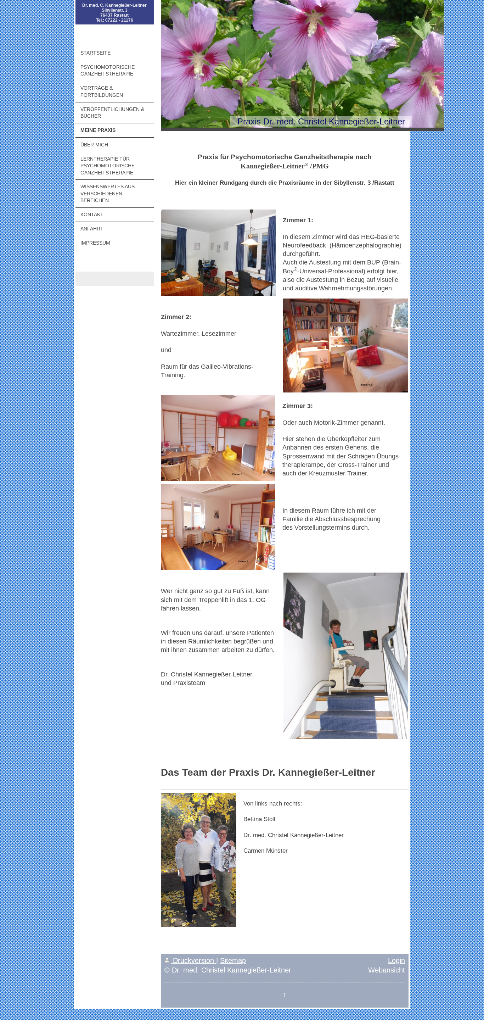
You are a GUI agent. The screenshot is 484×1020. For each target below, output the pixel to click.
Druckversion (193, 960)
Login (396, 960)
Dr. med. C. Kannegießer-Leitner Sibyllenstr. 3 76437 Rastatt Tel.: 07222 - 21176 (114, 13)
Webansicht (386, 970)
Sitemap (233, 960)
